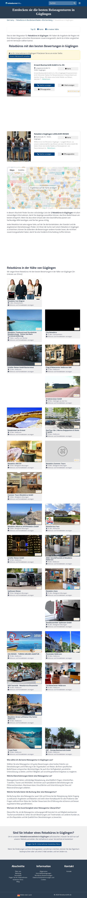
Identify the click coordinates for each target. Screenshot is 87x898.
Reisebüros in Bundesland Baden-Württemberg (34, 20)
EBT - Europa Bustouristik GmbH (58, 750)
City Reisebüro (51, 333)
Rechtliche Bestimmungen (43, 875)
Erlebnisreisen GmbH (54, 399)
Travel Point (12, 750)
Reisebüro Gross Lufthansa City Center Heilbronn (22, 718)
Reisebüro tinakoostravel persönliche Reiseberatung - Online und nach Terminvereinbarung (22, 334)
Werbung (18, 873)
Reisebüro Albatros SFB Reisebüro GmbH (23, 527)
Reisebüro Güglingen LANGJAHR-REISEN (51, 134)
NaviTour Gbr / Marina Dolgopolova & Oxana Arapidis (62, 431)
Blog (18, 882)
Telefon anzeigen (45, 85)
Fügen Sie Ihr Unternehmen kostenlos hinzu (43, 844)
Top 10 (32, 29)
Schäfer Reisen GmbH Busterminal (21, 367)
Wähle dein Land (26, 895)
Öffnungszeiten (45, 89)
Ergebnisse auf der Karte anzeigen (43, 188)
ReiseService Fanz (52, 527)
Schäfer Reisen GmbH (16, 558)
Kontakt (69, 871)
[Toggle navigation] (79, 3)
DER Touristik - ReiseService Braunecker (23, 686)
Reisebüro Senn (52, 591)
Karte (69, 69)
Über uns (18, 871)
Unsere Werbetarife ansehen (20, 56)
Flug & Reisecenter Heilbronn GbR (59, 367)
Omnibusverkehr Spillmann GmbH (59, 623)
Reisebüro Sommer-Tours (55, 464)
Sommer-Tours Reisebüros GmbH (20, 495)
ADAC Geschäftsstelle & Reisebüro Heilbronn (59, 559)
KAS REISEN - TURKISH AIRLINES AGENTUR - (24, 654)
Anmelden (18, 875)
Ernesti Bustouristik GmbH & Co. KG (49, 65)
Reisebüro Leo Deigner (16, 301)
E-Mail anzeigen (68, 85)
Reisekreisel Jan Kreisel (16, 430)
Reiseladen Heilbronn (54, 654)
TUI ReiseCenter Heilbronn (56, 686)
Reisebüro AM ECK (14, 464)
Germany (10, 20)
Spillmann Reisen (14, 591)
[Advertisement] (43, 114)
